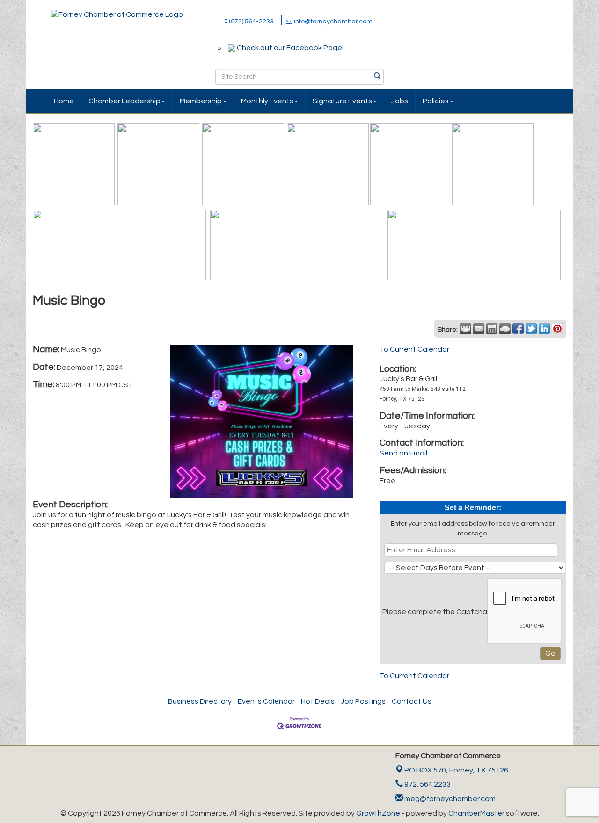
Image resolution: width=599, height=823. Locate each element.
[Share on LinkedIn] (544, 328)
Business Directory (200, 701)
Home (64, 101)
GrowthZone (378, 813)
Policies (436, 101)
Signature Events (342, 101)
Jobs (399, 101)
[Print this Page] (465, 328)
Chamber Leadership (124, 101)
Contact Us (411, 701)
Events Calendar (266, 701)
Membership (201, 101)
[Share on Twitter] (531, 328)
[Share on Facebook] (518, 328)
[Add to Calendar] (491, 328)
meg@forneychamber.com (449, 798)
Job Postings (363, 701)
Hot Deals (318, 701)
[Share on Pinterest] (557, 328)
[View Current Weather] (505, 328)
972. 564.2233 (427, 784)
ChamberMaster (476, 813)
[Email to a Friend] (478, 328)
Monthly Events (267, 101)
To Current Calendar (414, 349)
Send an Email (403, 453)
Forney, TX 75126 (456, 770)
